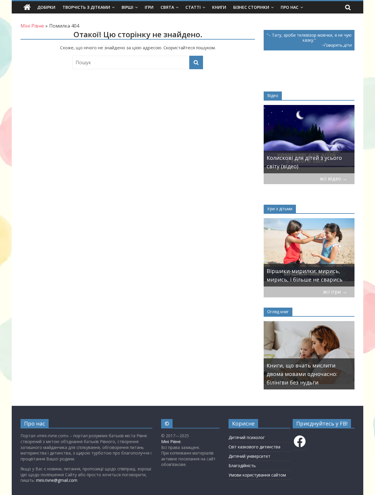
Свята (167, 7)
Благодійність (242, 465)
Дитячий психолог (247, 437)
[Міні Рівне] (27, 7)
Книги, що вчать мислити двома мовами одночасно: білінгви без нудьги (302, 374)
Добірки (46, 7)
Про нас (290, 7)
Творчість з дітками (86, 7)
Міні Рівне (171, 441)
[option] (309, 139)
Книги (219, 7)
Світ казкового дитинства (254, 447)
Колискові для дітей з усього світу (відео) (304, 162)
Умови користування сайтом (257, 475)
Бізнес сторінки (251, 7)
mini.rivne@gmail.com (56, 480)
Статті (193, 7)
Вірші (127, 7)
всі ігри (335, 291)
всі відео (333, 178)
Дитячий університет (249, 456)
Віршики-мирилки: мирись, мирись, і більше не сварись (304, 275)
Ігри (149, 7)
